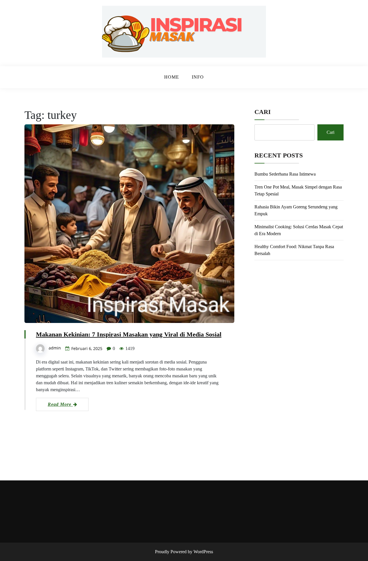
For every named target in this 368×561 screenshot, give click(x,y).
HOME (171, 77)
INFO (198, 77)
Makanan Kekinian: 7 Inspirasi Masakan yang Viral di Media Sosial (128, 334)
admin (55, 348)
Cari (262, 111)
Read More (60, 404)
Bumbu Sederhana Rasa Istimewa (285, 174)
